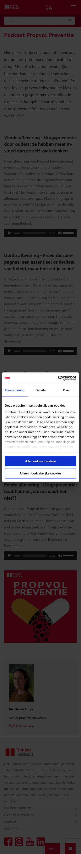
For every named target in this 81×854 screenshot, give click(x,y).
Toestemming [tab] (15, 390)
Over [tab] (66, 390)
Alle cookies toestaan (40, 461)
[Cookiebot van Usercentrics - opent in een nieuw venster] (58, 378)
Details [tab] (41, 390)
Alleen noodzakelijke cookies (40, 473)
